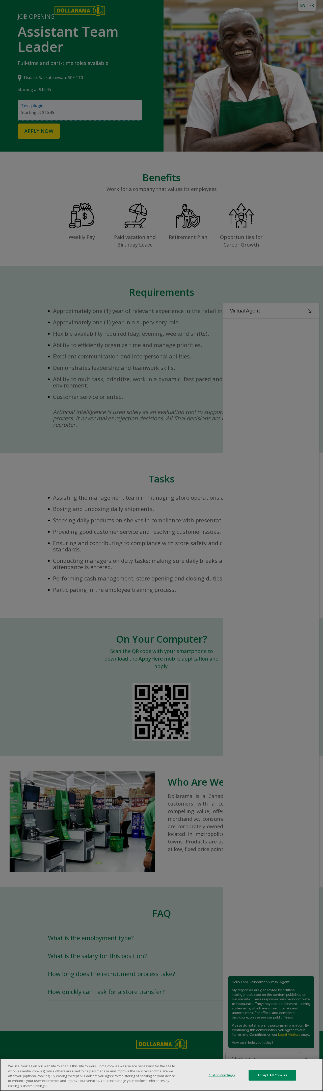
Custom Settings (221, 1075)
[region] (161, 1075)
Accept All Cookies (272, 1075)
